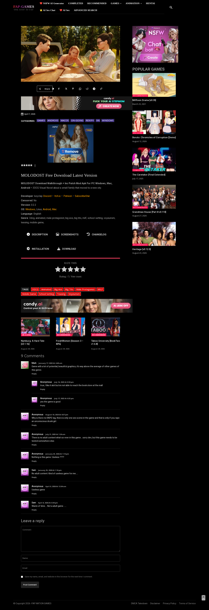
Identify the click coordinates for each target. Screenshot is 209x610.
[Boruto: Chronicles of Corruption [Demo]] (154, 122)
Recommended (63, 335)
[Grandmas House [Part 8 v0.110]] (154, 197)
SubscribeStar (82, 196)
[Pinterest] (73, 89)
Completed (138, 170)
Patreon (67, 196)
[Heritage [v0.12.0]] (154, 234)
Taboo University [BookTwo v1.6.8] (105, 342)
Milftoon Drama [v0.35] (144, 100)
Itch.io (57, 196)
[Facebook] (59, 89)
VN (97, 120)
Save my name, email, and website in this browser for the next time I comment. (59, 576)
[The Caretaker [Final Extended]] (154, 159)
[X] (66, 89)
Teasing (61, 293)
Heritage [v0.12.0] (141, 249)
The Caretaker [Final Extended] (148, 174)
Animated (46, 289)
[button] (171, 7)
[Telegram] (94, 89)
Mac (54, 209)
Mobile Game (29, 293)
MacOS (65, 120)
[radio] (58, 270)
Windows (108, 120)
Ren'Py (90, 120)
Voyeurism (74, 293)
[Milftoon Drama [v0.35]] (154, 85)
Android (53, 120)
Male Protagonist (85, 289)
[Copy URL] (101, 89)
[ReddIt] (87, 89)
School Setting (46, 293)
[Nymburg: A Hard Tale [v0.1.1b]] (35, 327)
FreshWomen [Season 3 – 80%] (69, 342)
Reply (34, 374)
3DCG (35, 289)
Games (41, 120)
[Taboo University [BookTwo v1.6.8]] (105, 327)
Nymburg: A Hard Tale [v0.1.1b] (32, 342)
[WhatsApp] (80, 89)
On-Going (77, 120)
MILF (100, 289)
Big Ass (58, 289)
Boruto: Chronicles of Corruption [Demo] (154, 137)
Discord (47, 196)
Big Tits (69, 289)
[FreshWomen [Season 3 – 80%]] (70, 327)
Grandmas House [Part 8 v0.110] (149, 212)
